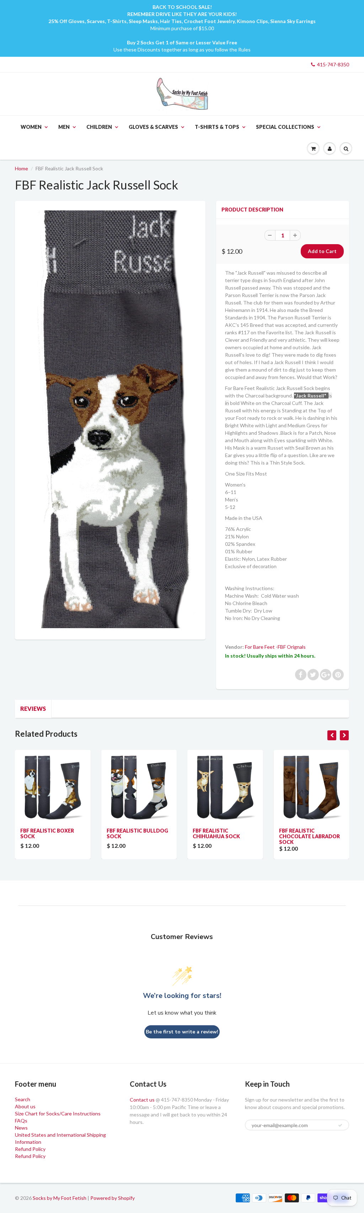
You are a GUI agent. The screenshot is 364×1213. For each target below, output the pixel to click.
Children (99, 127)
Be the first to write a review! (182, 1031)
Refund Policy (30, 1149)
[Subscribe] (340, 1125)
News (21, 1128)
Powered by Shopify (112, 1198)
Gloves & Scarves (153, 127)
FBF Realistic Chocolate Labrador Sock (309, 836)
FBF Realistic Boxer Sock (47, 833)
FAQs (21, 1121)
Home (21, 168)
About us (25, 1106)
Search (22, 1099)
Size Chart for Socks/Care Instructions (58, 1113)
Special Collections (285, 127)
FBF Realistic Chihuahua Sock (216, 833)
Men (64, 127)
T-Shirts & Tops (217, 127)
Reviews (33, 708)
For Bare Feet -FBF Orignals (275, 647)
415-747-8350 (333, 64)
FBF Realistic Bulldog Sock (137, 833)
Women (31, 127)
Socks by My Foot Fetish (59, 1198)
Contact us (142, 1100)
